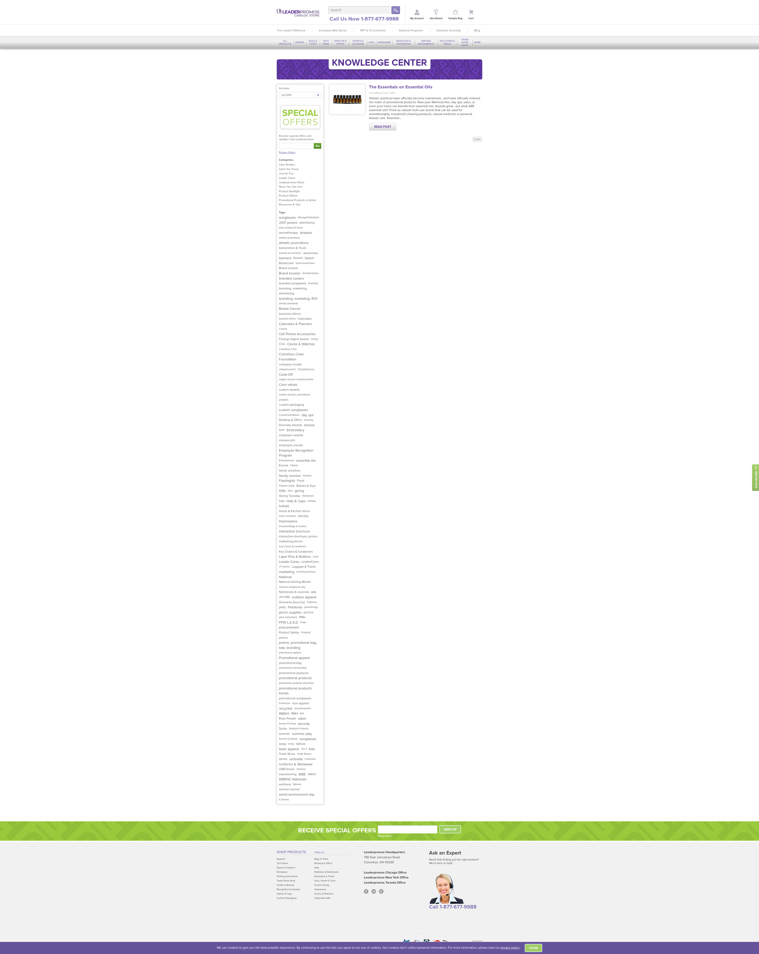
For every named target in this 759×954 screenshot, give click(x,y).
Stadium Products (299, 728)
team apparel (289, 749)
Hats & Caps (296, 501)
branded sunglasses (292, 283)
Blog (477, 30)
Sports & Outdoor (358, 42)
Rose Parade (287, 718)
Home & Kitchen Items (294, 511)
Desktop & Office (340, 42)
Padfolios (312, 602)
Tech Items (325, 42)
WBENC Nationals (292, 779)
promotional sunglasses (295, 698)
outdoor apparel (304, 597)
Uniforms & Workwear (296, 764)
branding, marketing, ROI (298, 298)
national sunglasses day (292, 587)
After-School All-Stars (291, 227)
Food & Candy (286, 485)
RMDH (284, 713)
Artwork (306, 233)
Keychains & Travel (447, 42)
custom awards (289, 390)
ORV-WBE (284, 597)
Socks (283, 729)
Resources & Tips (290, 204)
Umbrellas (310, 759)
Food (300, 481)
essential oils (306, 460)
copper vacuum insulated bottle (296, 379)
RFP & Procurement (372, 30)
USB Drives (286, 769)
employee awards (291, 435)
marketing (286, 572)
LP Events (284, 566)
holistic (284, 506)
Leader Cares (287, 178)
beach (309, 258)
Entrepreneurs (286, 460)
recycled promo (302, 708)
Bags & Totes (313, 42)
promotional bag (290, 663)
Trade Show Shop (465, 42)
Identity (303, 516)
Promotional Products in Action (297, 200)
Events (283, 465)
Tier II (304, 749)
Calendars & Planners (295, 324)
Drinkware (384, 42)
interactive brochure (294, 531)
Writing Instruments (426, 42)
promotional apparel (290, 652)
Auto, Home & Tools (325, 880)
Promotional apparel (294, 658)
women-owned (289, 789)
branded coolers (291, 278)
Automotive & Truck (292, 248)
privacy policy (509, 948)
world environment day (296, 794)
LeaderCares (310, 562)
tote (312, 749)
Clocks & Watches (301, 344)
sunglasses (287, 217)
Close (533, 948)
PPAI (302, 617)
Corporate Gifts (322, 898)
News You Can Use (290, 186)
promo (283, 638)
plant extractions (288, 617)
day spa (307, 415)
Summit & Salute (288, 738)
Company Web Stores (333, 30)
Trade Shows (304, 753)
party (282, 607)
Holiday (312, 501)
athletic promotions (289, 237)
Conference (306, 369)
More (477, 42)
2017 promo (288, 222)
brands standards (288, 303)
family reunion (290, 476)
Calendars (305, 319)
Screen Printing (287, 723)
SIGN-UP (450, 829)
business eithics (290, 314)
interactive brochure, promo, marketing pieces (298, 539)
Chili (282, 344)
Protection (284, 703)
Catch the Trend (288, 169)
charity (314, 339)
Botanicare (286, 263)
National (285, 577)
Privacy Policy (287, 152)
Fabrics (294, 465)
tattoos (300, 744)
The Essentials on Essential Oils (400, 87)
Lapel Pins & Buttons (295, 556)
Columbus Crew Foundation (291, 356)
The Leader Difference (291, 30)
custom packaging (291, 405)
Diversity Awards (290, 425)
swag (282, 744)
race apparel (300, 703)
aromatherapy (288, 233)
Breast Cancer (290, 308)
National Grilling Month (295, 582)
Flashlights (287, 480)
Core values (288, 384)
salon (302, 718)
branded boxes (310, 273)
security (304, 723)
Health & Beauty (285, 885)
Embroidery (295, 430)
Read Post (382, 127)
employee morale (291, 445)
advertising (306, 223)
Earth (282, 430)
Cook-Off (286, 374)
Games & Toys (305, 486)
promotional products (293, 673)
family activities (289, 471)
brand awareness (305, 263)
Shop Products (291, 852)
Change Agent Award (294, 339)
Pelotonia (295, 607)
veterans (301, 769)
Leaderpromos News (291, 182)
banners (285, 258)
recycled (285, 708)
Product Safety (289, 632)
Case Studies (287, 164)
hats (282, 501)
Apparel (300, 42)
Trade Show (287, 754)
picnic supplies (290, 612)
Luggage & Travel (304, 567)
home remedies (287, 516)
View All (319, 852)
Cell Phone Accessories (297, 334)
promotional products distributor (296, 683)
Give (290, 490)
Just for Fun (286, 173)
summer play (302, 734)
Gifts (282, 491)
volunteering (287, 774)
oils (313, 592)
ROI (302, 713)
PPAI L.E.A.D (288, 622)
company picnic (287, 369)
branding (313, 283)
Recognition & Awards (288, 889)
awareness (310, 253)
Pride (303, 622)
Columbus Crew (288, 349)
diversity (308, 420)
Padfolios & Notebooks (403, 42)
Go (317, 146)
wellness (285, 784)
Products (306, 632)
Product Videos (288, 195)
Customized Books (289, 415)
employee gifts (287, 440)
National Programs (411, 30)
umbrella (296, 759)
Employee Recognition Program (296, 453)
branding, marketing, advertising (293, 291)
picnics (308, 612)
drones (309, 425)
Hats (372, 42)
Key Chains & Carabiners (292, 546)
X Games (284, 799)
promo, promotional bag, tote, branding (298, 645)
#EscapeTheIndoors (308, 217)
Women (297, 784)
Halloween (308, 495)
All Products (285, 42)
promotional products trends (295, 691)
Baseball (298, 258)
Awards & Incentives (290, 253)
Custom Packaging (286, 898)
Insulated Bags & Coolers (292, 526)
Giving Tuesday (289, 496)
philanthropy (311, 607)
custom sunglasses (293, 410)
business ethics (287, 318)
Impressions (288, 521)
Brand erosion (288, 268)
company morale (290, 364)
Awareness (320, 889)
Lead (315, 556)
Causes (283, 328)
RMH (294, 714)
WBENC (312, 774)
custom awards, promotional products (294, 397)
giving (299, 491)
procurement (289, 627)
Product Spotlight (289, 191)
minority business (305, 571)
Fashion (307, 475)
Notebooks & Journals (294, 592)
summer (284, 734)
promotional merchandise (293, 667)
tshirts (283, 759)
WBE (302, 774)
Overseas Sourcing (448, 30)
